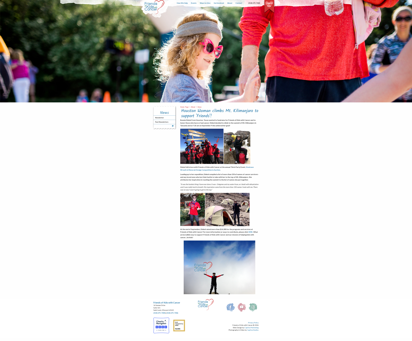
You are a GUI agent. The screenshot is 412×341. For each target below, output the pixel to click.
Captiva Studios (253, 330)
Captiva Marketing (252, 328)
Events (193, 3)
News (199, 107)
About (229, 3)
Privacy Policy (253, 323)
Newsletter (159, 118)
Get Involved (219, 3)
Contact (239, 3)
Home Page (184, 107)
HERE (250, 232)
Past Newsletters (161, 122)
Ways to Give (205, 3)
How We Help (182, 3)
